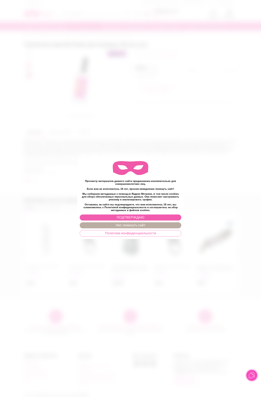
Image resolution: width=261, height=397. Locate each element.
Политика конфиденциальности (130, 233)
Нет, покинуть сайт (130, 225)
